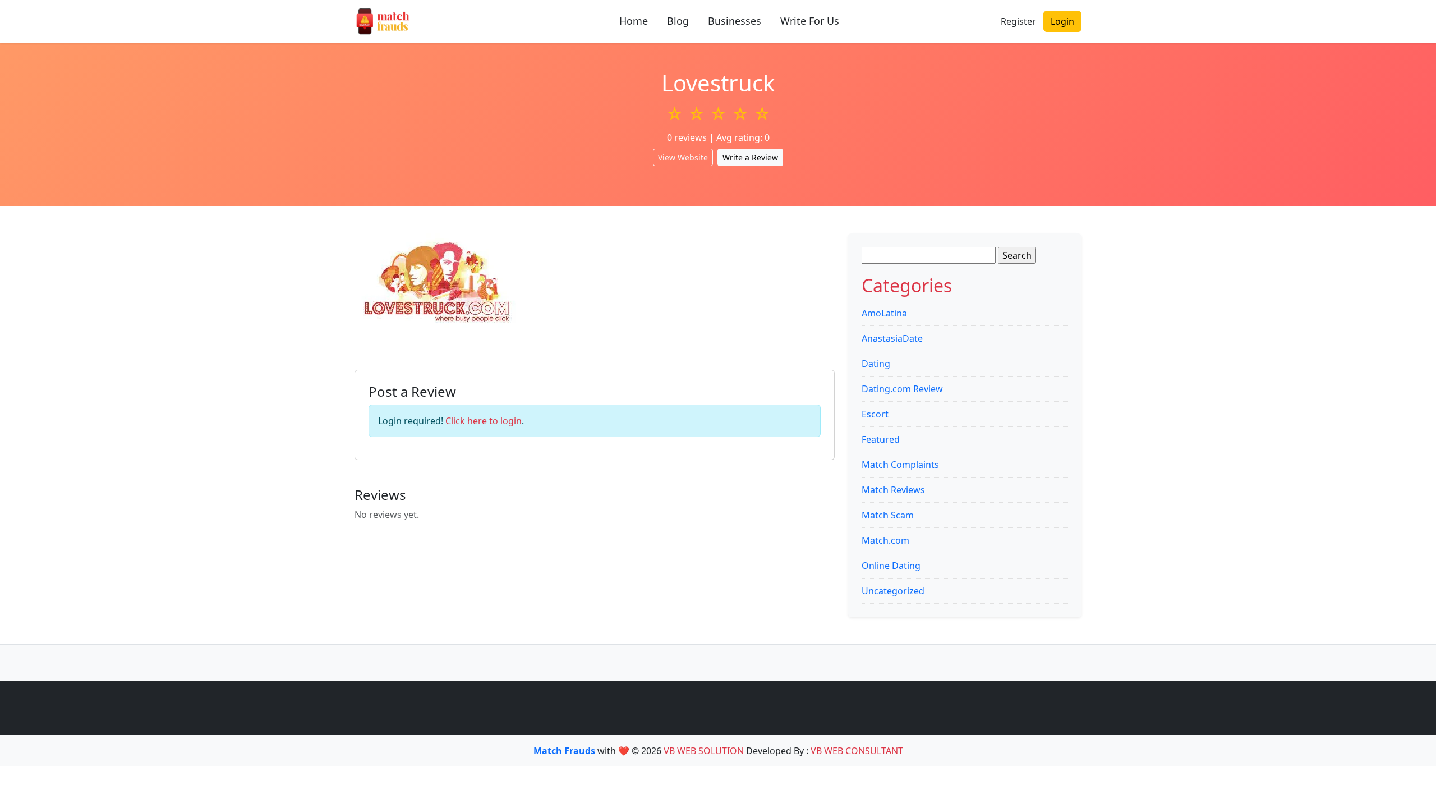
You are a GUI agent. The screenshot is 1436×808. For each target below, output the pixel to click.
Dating (876, 363)
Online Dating (891, 565)
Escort (875, 414)
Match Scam (888, 515)
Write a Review (750, 157)
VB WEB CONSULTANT (857, 751)
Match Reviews (893, 490)
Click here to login (483, 421)
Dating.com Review (902, 389)
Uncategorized (893, 591)
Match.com (885, 540)
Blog (678, 20)
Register (1018, 21)
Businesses (734, 20)
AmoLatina (884, 313)
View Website (683, 157)
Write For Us (809, 20)
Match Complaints (900, 464)
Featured (881, 439)
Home (633, 20)
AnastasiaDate (892, 338)
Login (1062, 21)
